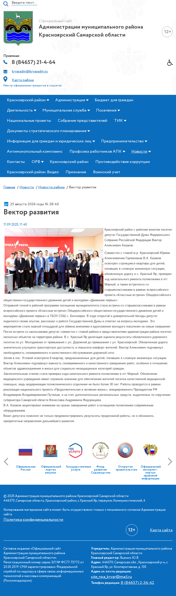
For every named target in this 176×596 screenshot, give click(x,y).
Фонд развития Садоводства (100, 470)
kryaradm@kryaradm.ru (30, 71)
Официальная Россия (26, 468)
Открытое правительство (126, 468)
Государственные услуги (78, 468)
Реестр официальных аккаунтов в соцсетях (32, 85)
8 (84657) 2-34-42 (137, 583)
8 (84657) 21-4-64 (33, 63)
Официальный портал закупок (51, 470)
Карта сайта (161, 530)
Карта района (23, 80)
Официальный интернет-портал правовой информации (151, 473)
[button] (171, 64)
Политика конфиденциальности (33, 520)
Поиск (5, 3)
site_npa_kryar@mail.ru (111, 577)
